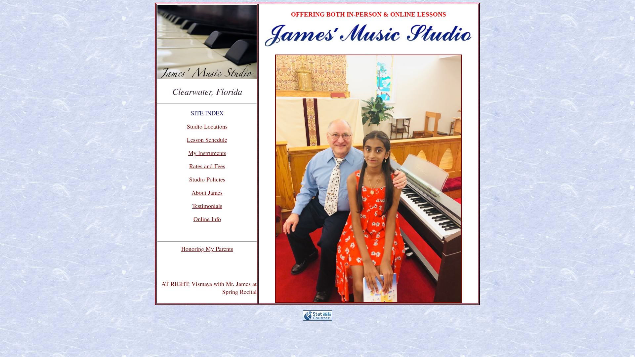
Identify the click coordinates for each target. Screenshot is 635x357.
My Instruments (207, 153)
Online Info (207, 219)
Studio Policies (207, 179)
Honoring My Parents (207, 249)
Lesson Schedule (207, 139)
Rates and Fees (207, 166)
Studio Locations (207, 126)
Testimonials (207, 206)
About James (207, 192)
